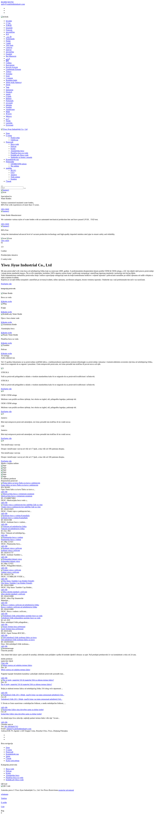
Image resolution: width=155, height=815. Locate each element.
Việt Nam (9, 45)
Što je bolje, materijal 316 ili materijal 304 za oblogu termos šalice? (26, 684)
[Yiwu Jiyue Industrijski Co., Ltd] (14, 129)
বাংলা (7, 34)
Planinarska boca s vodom (11, 539)
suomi (8, 94)
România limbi (11, 80)
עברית (8, 23)
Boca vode (15, 144)
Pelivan (13, 146)
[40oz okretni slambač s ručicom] (14, 592)
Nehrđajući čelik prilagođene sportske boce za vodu (20, 618)
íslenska (9, 105)
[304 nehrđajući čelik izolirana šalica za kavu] (19, 637)
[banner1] (5, 190)
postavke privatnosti (66, 790)
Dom (8, 133)
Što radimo (15, 166)
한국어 (9, 114)
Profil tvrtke (15, 138)
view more (5, 209)
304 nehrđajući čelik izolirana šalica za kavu (18, 640)
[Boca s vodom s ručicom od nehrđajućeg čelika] (20, 605)
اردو (7, 119)
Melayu (9, 116)
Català (8, 43)
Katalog (14, 179)
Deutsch (9, 92)
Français (9, 30)
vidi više (4, 678)
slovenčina (10, 52)
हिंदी (7, 61)
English (9, 107)
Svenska (9, 74)
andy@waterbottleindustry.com (13, 4)
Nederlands (10, 39)
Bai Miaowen (11, 56)
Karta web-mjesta (12, 761)
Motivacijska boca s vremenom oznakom (16, 496)
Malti (8, 112)
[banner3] (5, 226)
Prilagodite (10, 162)
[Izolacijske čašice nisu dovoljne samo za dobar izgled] (22, 710)
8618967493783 (7, 2)
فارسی (9, 37)
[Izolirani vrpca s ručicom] (11, 548)
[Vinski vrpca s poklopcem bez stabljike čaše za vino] (22, 505)
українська (10, 109)
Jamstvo (14, 175)
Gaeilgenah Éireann (13, 69)
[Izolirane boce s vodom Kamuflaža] (15, 516)
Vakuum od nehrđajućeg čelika (13, 529)
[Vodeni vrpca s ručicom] (11, 570)
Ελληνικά (9, 125)
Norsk (8, 121)
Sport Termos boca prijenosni (12, 629)
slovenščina (10, 32)
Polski (8, 41)
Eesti (8, 76)
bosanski (9, 28)
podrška (9, 168)
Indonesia (9, 90)
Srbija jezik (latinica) (14, 82)
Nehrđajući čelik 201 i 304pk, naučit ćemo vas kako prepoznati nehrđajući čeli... (31, 699)
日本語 (9, 25)
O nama (9, 136)
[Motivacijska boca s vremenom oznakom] (17, 494)
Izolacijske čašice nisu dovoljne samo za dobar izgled (21, 714)
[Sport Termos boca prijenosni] (13, 627)
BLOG (13, 170)
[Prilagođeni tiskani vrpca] (11, 559)
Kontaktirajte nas (12, 159)
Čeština (9, 63)
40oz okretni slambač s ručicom (13, 594)
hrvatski (9, 21)
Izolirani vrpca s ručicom (10, 550)
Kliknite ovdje (6, 301)
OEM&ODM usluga (19, 164)
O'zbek (8, 96)
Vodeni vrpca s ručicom (10, 572)
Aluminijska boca (17, 151)
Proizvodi (9, 142)
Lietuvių (9, 47)
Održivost (14, 140)
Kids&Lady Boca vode (19, 155)
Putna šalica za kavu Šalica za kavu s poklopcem (19, 485)
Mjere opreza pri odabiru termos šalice (15, 670)
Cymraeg (9, 78)
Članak (8, 181)
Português (9, 101)
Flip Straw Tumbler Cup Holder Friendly (16, 583)
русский (9, 103)
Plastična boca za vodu (19, 153)
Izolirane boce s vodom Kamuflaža (14, 518)
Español (9, 54)
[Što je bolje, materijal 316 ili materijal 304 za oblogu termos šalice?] (27, 680)
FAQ (13, 173)
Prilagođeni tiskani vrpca (10, 561)
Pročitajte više (6, 389)
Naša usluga (15, 177)
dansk (8, 85)
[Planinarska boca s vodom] (12, 537)
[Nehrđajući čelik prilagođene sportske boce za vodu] (21, 616)
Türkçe (8, 72)
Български (10, 65)
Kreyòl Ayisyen (12, 67)
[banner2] (5, 211)
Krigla (13, 149)
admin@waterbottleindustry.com (18, 729)
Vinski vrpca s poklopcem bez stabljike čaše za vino (21, 507)
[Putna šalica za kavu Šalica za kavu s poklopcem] (20, 483)
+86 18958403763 (11, 726)
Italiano (9, 98)
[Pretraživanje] (25, 188)
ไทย (7, 87)
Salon (8, 756)
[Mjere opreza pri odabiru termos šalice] (16, 665)
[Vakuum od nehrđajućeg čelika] (14, 526)
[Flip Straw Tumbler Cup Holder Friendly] (17, 581)
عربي (8, 58)
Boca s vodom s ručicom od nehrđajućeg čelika (19, 607)
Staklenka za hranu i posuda (21, 157)
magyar (9, 50)
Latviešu (9, 123)
